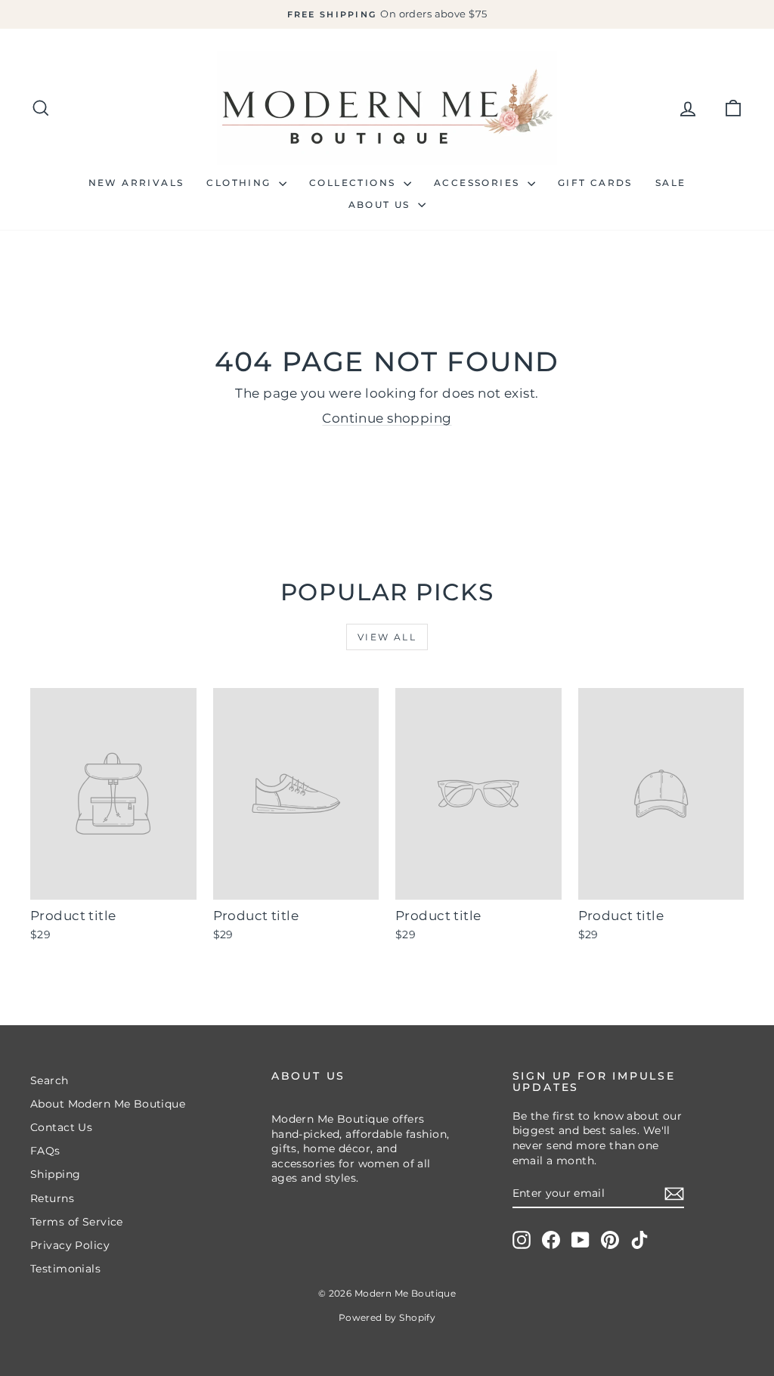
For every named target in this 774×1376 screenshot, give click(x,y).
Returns (52, 1198)
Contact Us (61, 1127)
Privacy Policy (70, 1245)
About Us (381, 204)
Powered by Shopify (387, 1317)
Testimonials (65, 1268)
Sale (670, 182)
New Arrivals (136, 182)
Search (49, 1080)
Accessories (479, 182)
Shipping (55, 1174)
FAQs (45, 1151)
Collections (354, 182)
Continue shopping (386, 418)
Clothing (240, 182)
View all (387, 637)
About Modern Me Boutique (107, 1104)
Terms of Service (76, 1222)
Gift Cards (595, 182)
